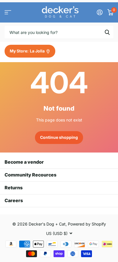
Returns (14, 187)
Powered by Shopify (87, 224)
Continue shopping (59, 137)
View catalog (8, 12)
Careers (14, 200)
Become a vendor (24, 162)
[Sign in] (100, 12)
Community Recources (30, 175)
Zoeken (107, 32)
